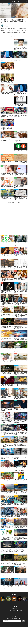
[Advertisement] (14, 219)
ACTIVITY (2, 235)
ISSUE (15, 51)
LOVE (15, 247)
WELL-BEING (2, 62)
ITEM (1, 154)
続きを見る (14, 36)
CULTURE (16, 39)
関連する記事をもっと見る (14, 202)
